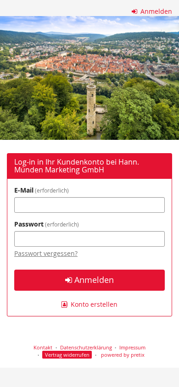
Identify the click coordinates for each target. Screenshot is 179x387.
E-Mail (40, 190)
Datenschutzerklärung (86, 347)
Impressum (132, 347)
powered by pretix (123, 354)
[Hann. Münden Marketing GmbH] (89, 78)
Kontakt (43, 347)
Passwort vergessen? (46, 253)
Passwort (45, 224)
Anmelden (155, 11)
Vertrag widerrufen (67, 354)
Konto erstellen (93, 304)
